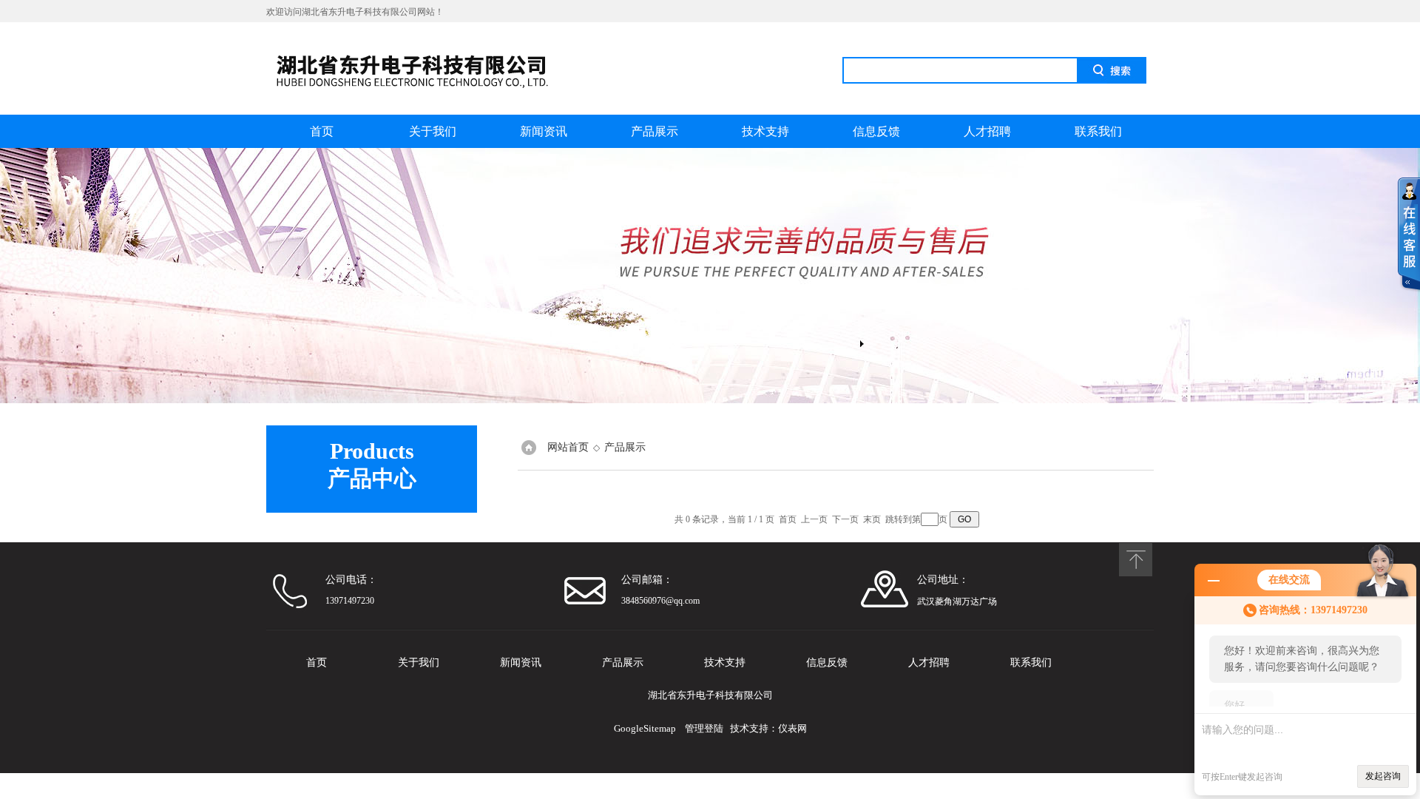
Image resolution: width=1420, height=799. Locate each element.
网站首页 (568, 447)
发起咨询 (1383, 776)
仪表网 (792, 728)
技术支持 (765, 131)
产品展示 (654, 131)
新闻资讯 (543, 131)
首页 (322, 131)
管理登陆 (704, 728)
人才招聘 (987, 131)
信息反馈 (876, 131)
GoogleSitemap (645, 728)
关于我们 (432, 131)
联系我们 (1098, 131)
